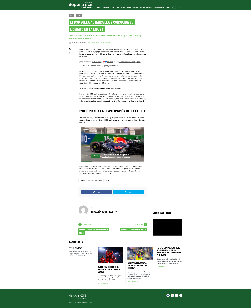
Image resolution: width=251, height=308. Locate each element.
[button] (181, 2)
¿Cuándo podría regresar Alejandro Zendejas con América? (137, 265)
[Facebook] (168, 7)
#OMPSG (110, 62)
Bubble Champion (75, 248)
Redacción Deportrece (102, 211)
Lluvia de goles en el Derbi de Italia (107, 88)
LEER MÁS (95, 156)
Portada (79, 15)
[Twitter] (180, 7)
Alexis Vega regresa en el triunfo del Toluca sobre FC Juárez (109, 269)
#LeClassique (96, 62)
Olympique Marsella (95, 180)
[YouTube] (172, 7)
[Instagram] (176, 7)
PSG (107, 180)
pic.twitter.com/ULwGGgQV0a (129, 62)
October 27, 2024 (115, 66)
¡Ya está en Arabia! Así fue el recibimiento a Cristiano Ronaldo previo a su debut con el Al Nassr (169, 251)
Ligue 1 (71, 15)
